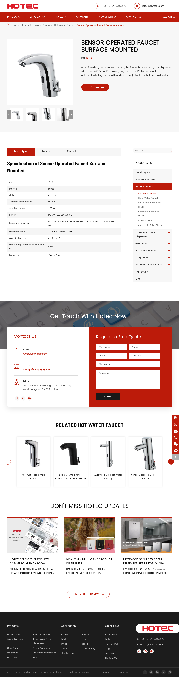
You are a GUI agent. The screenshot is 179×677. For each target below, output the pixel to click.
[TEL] (175, 437)
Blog (107, 648)
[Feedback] (175, 450)
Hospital (65, 648)
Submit (108, 396)
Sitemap (105, 672)
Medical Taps (145, 220)
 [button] (7, 461)
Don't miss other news (88, 594)
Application (38, 17)
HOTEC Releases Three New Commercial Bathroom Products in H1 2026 (29, 561)
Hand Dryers (142, 172)
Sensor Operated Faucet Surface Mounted (101, 25)
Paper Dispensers (145, 251)
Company (82, 17)
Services (109, 653)
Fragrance (141, 258)
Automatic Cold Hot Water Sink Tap (108, 476)
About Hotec (111, 634)
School (85, 644)
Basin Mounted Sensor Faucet (149, 205)
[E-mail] (175, 431)
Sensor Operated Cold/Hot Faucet (145, 476)
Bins (137, 279)
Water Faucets (43, 25)
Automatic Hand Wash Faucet (34, 476)
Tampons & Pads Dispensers (145, 234)
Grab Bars (141, 243)
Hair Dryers (142, 272)
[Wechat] (175, 444)
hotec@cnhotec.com (153, 6)
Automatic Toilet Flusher (150, 225)
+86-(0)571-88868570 (114, 6)
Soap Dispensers (145, 179)
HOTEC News (111, 644)
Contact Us (133, 17)
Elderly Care (67, 653)
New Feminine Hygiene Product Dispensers (89, 561)
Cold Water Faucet (148, 198)
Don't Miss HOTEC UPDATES (89, 506)
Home (16, 25)
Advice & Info (107, 17)
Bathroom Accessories (148, 265)
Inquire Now (95, 87)
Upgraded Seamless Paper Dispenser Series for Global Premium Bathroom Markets (144, 561)
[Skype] (175, 418)
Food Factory (88, 648)
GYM (63, 639)
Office (64, 644)
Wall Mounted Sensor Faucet (149, 214)
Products (13, 17)
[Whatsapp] (175, 424)
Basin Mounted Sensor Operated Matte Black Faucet (70, 476)
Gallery (61, 17)
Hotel (84, 639)
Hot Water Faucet (64, 25)
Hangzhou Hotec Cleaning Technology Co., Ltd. (45, 672)
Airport (64, 634)
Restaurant (87, 634)
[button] (9, 114)
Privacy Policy (124, 672)
